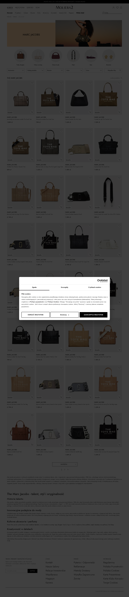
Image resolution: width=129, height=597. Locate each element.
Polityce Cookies (53, 302)
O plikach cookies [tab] (94, 287)
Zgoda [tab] (34, 287)
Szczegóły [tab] (64, 287)
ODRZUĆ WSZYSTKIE (35, 315)
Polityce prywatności (37, 302)
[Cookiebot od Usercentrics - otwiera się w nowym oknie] (99, 280)
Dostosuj (63, 315)
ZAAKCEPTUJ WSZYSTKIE (93, 315)
